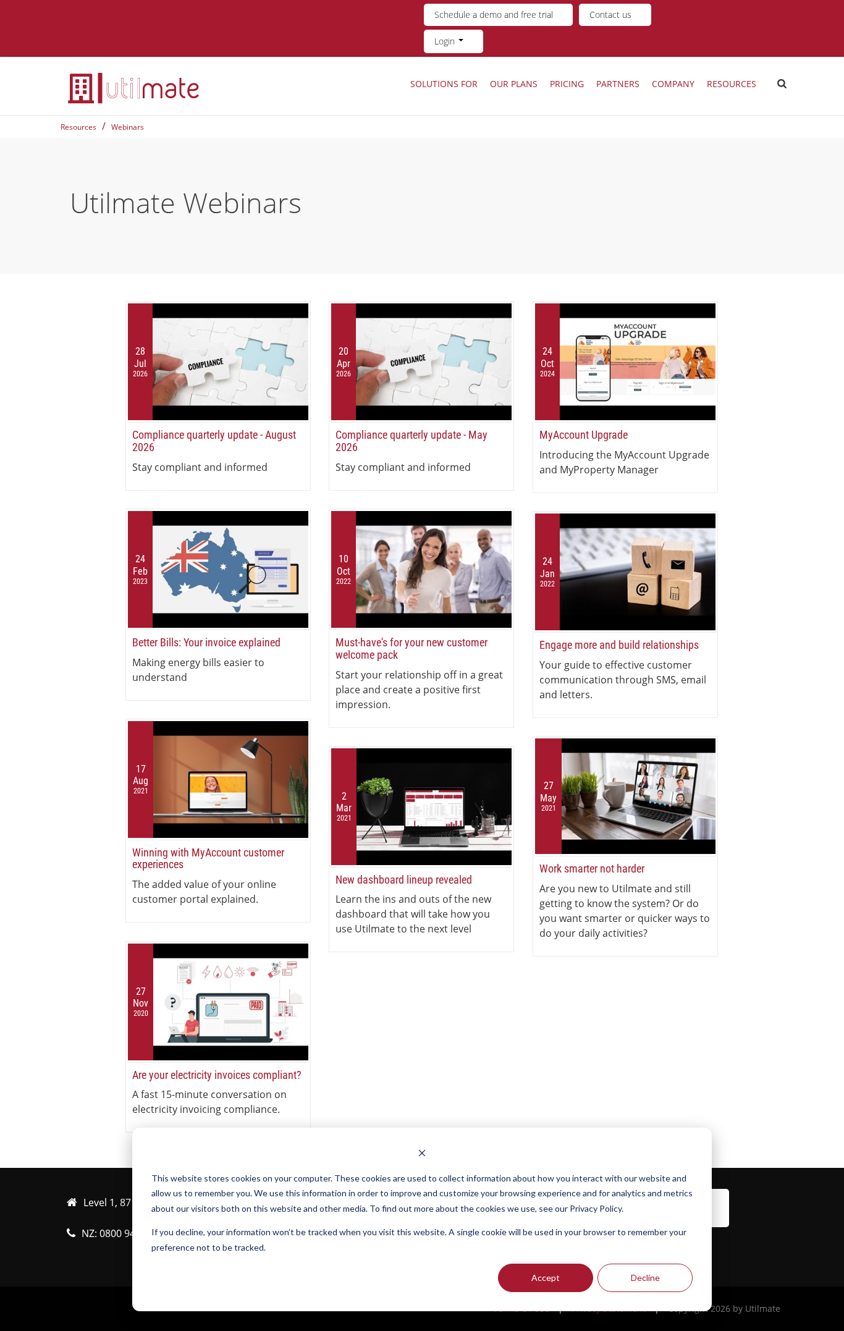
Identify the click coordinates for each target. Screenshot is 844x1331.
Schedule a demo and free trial (493, 14)
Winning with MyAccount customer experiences (208, 858)
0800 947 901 (129, 1233)
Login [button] (445, 41)
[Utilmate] (133, 88)
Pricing (567, 84)
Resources (731, 84)
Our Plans (514, 84)
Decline (645, 1277)
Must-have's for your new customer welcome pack (411, 648)
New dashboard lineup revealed (403, 879)
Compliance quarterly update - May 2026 (411, 441)
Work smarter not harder (591, 868)
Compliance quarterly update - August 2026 (214, 441)
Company (673, 84)
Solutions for (444, 84)
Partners (617, 84)
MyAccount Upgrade (583, 434)
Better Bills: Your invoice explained (206, 642)
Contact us (610, 14)
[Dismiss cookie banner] (422, 1154)
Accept (545, 1277)
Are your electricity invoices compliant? (217, 1074)
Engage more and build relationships (619, 644)
